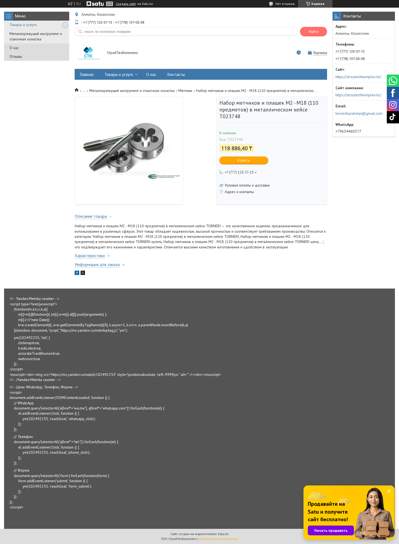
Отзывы (16, 56)
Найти (313, 32)
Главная (86, 74)
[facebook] (77, 273)
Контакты (176, 74)
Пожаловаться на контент (218, 539)
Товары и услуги (23, 24)
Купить (243, 160)
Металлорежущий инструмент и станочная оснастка (36, 36)
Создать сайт (126, 4)
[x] (83, 273)
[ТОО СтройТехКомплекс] (88, 53)
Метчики (185, 90)
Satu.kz (223, 534)
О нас (14, 47)
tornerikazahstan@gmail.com (358, 113)
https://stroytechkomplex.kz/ (358, 76)
